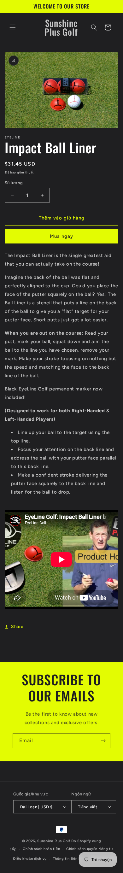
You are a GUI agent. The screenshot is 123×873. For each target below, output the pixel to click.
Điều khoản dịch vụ (30, 859)
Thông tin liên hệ (68, 859)
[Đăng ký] (103, 740)
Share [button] (17, 626)
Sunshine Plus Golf (53, 841)
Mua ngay (61, 236)
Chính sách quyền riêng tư (89, 849)
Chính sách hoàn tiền (41, 849)
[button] (13, 27)
